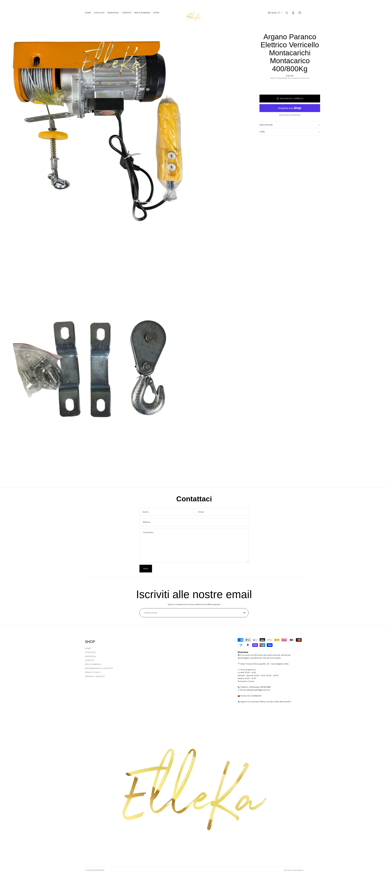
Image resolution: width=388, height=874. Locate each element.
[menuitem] (156, 13)
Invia (145, 568)
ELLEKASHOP (98, 870)
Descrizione (266, 125)
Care (262, 132)
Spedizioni (90, 656)
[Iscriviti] (244, 613)
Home (88, 648)
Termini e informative (293, 870)
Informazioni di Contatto (99, 668)
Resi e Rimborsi (93, 664)
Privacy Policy (93, 672)
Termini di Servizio (95, 676)
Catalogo (90, 652)
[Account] (293, 12)
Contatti (89, 660)
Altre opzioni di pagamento (289, 115)
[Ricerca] (286, 12)
